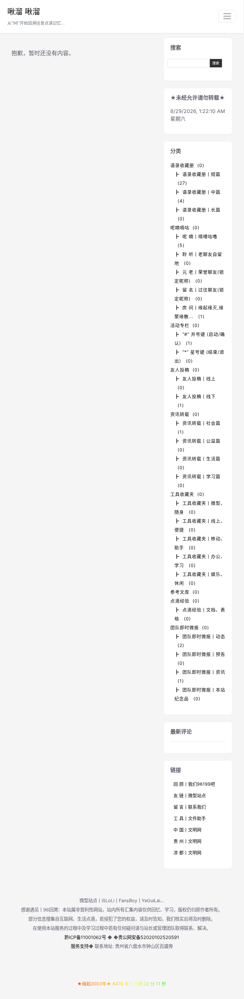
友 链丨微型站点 (189, 795)
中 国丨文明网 (187, 829)
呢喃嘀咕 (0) (185, 227)
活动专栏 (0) (185, 325)
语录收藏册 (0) (187, 165)
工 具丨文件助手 (189, 818)
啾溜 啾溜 (23, 11)
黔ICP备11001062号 (85, 937)
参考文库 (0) (185, 592)
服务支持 (80, 946)
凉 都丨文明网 (187, 852)
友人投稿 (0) (185, 369)
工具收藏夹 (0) (187, 494)
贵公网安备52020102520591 (148, 937)
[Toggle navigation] (227, 16)
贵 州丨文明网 (187, 841)
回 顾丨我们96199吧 (194, 784)
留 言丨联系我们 (189, 806)
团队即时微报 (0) (189, 627)
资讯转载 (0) (185, 414)
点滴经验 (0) (185, 600)
